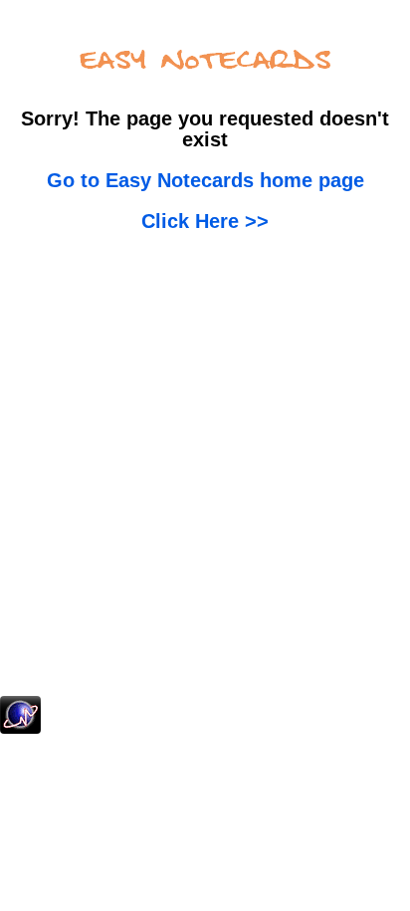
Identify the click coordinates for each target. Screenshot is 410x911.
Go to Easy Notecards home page (205, 180)
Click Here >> (205, 221)
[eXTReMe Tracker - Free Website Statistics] (20, 730)
